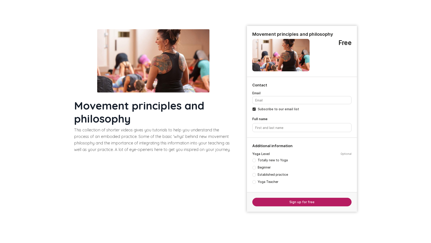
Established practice (273, 174)
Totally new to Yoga (273, 160)
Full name (260, 119)
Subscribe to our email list (278, 109)
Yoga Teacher (268, 182)
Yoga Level (261, 154)
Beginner (264, 167)
